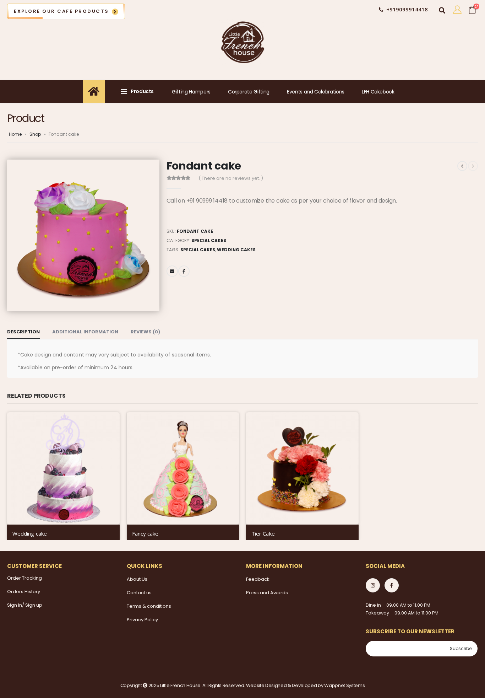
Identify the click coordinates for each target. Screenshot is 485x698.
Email (172, 271)
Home (15, 134)
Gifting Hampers (191, 91)
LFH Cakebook (378, 91)
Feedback (257, 579)
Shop (35, 134)
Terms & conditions (149, 606)
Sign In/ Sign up (24, 605)
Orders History (23, 591)
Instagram (373, 585)
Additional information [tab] (85, 331)
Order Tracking (24, 578)
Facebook (184, 271)
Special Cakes (208, 240)
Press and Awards (267, 592)
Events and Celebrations (315, 91)
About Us (137, 579)
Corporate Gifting (248, 91)
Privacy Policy (142, 619)
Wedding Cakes (236, 250)
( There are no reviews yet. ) (230, 178)
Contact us (139, 592)
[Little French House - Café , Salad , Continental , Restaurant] (242, 42)
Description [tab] (23, 331)
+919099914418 (407, 9)
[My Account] (457, 9)
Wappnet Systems (344, 685)
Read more (108, 424)
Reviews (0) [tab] (145, 331)
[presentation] (9, 235)
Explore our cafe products (61, 11)
